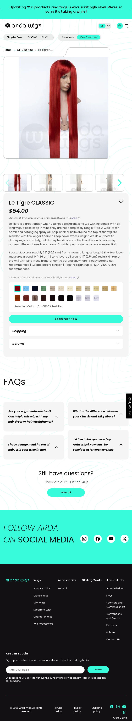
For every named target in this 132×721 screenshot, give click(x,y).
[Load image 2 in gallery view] (48, 182)
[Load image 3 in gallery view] (79, 182)
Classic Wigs (41, 595)
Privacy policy (77, 709)
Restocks (111, 625)
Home (7, 50)
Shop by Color (15, 37)
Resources (68, 37)
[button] (102, 26)
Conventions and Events (114, 616)
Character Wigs (43, 616)
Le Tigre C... (45, 50)
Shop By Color (42, 588)
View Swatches (88, 37)
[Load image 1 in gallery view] (17, 182)
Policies (110, 632)
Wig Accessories (43, 623)
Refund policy (58, 709)
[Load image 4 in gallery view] (110, 182)
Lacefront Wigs (43, 609)
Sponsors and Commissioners (115, 605)
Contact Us (113, 639)
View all (66, 492)
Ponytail (62, 588)
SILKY (44, 37)
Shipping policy (97, 709)
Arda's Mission (114, 588)
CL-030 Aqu (25, 50)
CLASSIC (32, 37)
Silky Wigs (39, 602)
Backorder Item (66, 319)
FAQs (109, 595)
